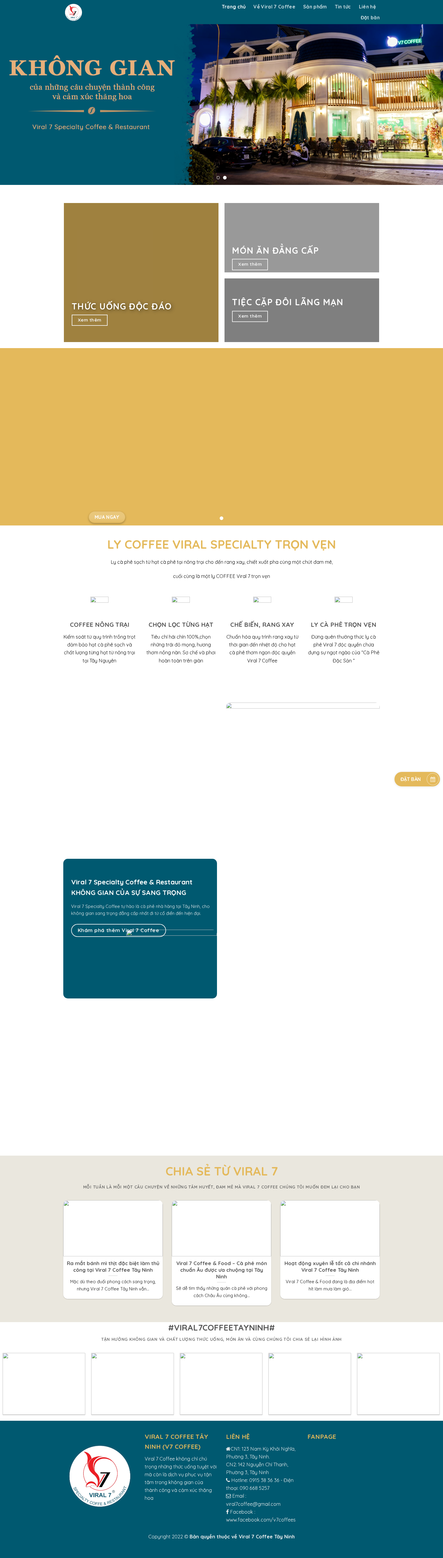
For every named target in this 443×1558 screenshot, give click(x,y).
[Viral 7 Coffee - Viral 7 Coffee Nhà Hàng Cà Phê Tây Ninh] (127, 12)
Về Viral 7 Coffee (274, 7)
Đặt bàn (370, 17)
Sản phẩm (315, 7)
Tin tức (343, 7)
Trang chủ (234, 7)
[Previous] (16, 92)
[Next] (426, 92)
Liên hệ (367, 7)
